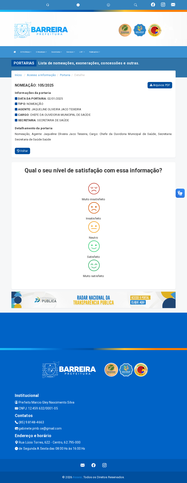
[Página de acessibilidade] (108, 5)
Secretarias (56, 52)
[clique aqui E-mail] (83, 465)
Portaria (65, 75)
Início (18, 75)
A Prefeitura (25, 52)
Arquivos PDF (161, 85)
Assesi (77, 477)
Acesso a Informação (41, 75)
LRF (81, 52)
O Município (41, 52)
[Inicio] (14, 52)
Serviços (70, 52)
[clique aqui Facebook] (94, 465)
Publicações (94, 52)
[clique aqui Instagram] (105, 465)
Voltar (23, 151)
